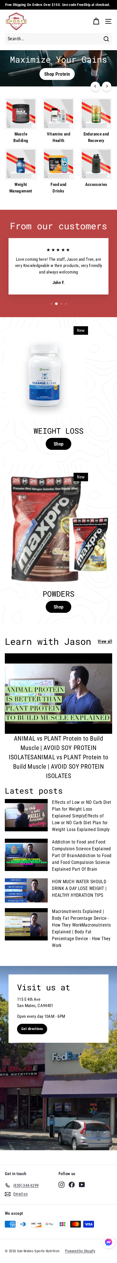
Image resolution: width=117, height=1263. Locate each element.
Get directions (32, 1029)
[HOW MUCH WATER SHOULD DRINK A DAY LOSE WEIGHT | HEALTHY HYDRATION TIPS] (26, 890)
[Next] (106, 86)
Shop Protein (57, 74)
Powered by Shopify (80, 1251)
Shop (59, 444)
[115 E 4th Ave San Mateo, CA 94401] (58, 1058)
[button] (108, 1243)
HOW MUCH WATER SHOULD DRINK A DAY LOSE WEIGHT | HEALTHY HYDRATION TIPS (79, 888)
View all (105, 641)
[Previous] (95, 86)
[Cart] (96, 21)
